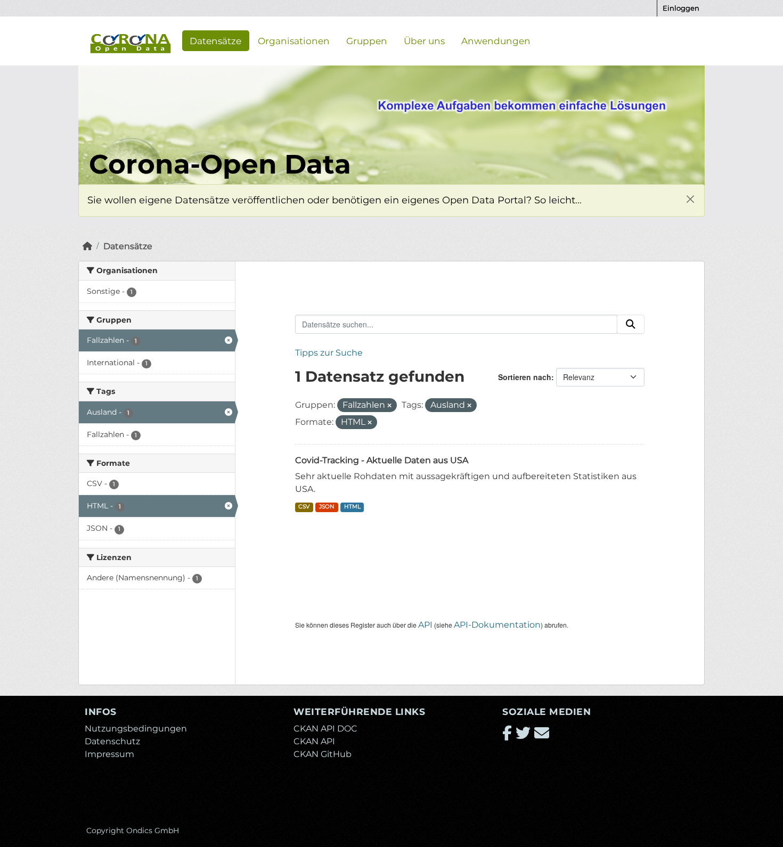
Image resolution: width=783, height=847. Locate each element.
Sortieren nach (524, 377)
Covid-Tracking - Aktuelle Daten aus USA (381, 460)
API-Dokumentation (497, 625)
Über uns (424, 40)
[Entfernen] (389, 405)
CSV (303, 506)
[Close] (690, 198)
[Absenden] (631, 324)
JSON (327, 506)
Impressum (109, 754)
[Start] (87, 246)
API (425, 625)
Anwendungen (496, 40)
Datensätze (215, 40)
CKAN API (314, 741)
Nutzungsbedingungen (136, 728)
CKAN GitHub (322, 754)
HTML (352, 506)
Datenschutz (112, 741)
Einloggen (681, 8)
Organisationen (294, 40)
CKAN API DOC (325, 728)
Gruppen (366, 40)
